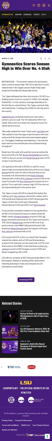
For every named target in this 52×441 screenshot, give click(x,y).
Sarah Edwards (33, 158)
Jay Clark (41, 131)
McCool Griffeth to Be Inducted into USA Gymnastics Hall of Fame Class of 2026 (34, 316)
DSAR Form (25, 428)
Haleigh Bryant (8, 117)
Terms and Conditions (10, 428)
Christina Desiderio (21, 217)
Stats (43, 14)
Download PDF (26, 280)
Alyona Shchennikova (32, 155)
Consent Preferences (23, 423)
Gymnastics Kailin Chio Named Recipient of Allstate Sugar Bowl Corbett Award (33, 346)
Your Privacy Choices (40, 428)
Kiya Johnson (25, 181)
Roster (18, 14)
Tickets (36, 14)
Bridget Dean (17, 223)
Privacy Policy (7, 423)
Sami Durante (39, 205)
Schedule (27, 14)
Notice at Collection (9, 433)
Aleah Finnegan (17, 229)
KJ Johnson (28, 179)
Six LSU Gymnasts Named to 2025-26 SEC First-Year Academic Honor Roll (35, 330)
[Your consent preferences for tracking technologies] (47, 436)
